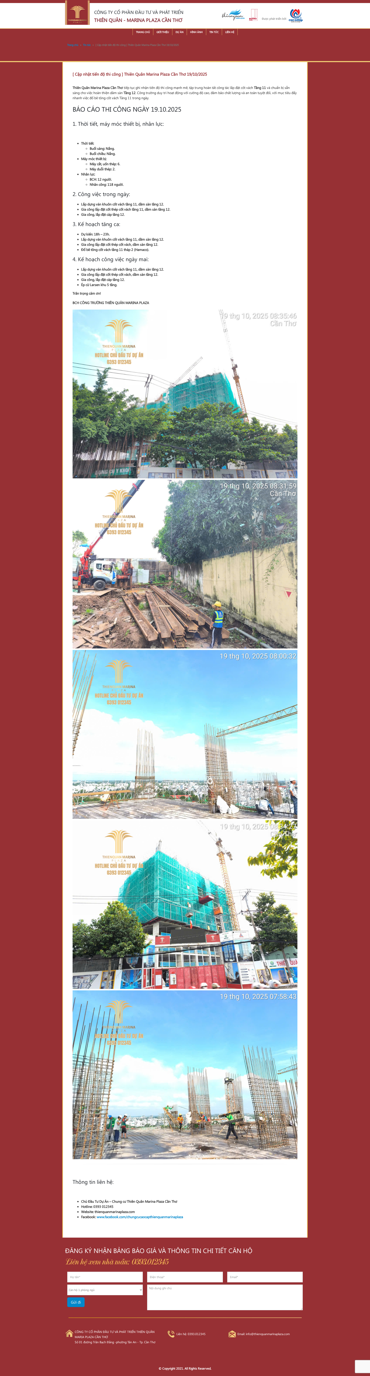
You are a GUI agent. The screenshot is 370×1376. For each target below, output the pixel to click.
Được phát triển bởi (274, 18)
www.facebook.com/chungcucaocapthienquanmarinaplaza (140, 1216)
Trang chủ (143, 32)
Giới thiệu (163, 32)
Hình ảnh (196, 32)
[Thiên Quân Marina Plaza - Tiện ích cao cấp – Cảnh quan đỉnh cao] (77, 12)
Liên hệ (229, 32)
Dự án (180, 32)
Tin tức (214, 32)
